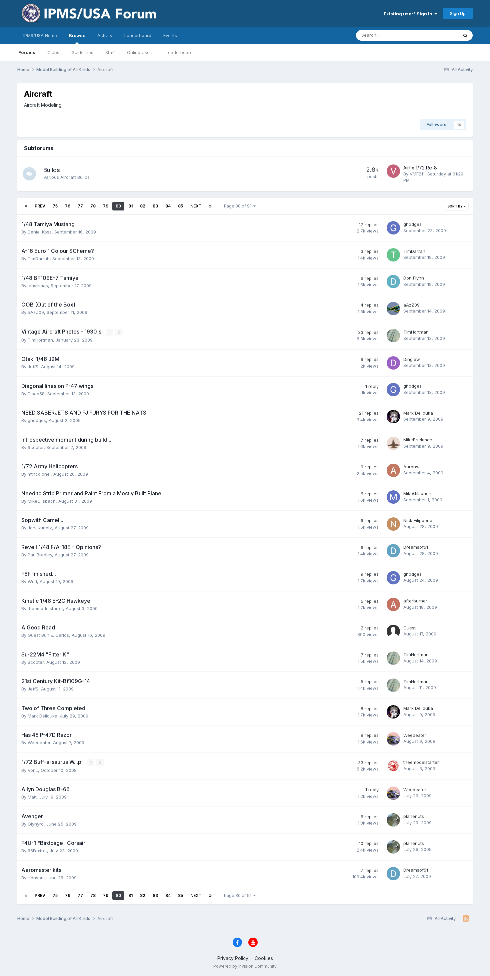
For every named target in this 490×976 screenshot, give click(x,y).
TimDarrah (39, 258)
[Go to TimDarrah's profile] (393, 255)
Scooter (36, 447)
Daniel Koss (40, 231)
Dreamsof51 (415, 547)
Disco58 (36, 393)
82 (142, 205)
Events (170, 35)
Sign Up (458, 13)
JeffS (33, 366)
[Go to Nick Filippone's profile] (393, 524)
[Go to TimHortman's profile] (393, 335)
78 (93, 205)
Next (196, 205)
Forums (26, 52)
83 (155, 205)
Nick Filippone (417, 520)
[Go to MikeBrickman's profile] (393, 443)
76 (67, 205)
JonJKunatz (40, 527)
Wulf (32, 581)
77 (80, 205)
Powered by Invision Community (245, 966)
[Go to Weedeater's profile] (393, 739)
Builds (51, 169)
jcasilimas (38, 285)
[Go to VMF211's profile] (393, 171)
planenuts (413, 816)
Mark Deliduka (418, 413)
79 (105, 205)
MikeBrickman (417, 439)
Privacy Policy (232, 958)
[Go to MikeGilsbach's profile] (393, 497)
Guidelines (82, 52)
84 (168, 205)
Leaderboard (179, 52)
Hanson (36, 877)
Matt (32, 797)
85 (180, 205)
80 (118, 205)
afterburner (415, 600)
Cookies (264, 958)
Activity (104, 35)
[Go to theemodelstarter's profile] (393, 766)
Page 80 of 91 (238, 205)
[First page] (26, 206)
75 (55, 205)
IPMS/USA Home (40, 35)
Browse (77, 35)
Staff (110, 52)
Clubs (53, 52)
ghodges (412, 224)
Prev (40, 205)
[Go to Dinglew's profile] (393, 363)
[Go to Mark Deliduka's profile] (393, 416)
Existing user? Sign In (409, 13)
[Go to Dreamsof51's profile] (393, 550)
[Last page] (210, 206)
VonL (33, 770)
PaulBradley (40, 554)
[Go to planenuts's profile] (393, 820)
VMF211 (417, 173)
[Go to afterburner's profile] (393, 604)
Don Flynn (413, 278)
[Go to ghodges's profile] (393, 227)
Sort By (455, 206)
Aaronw (411, 466)
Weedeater (39, 742)
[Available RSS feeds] (466, 918)
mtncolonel (39, 474)
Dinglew (411, 359)
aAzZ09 (36, 312)
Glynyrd (36, 824)
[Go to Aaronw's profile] (393, 470)
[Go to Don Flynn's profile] (393, 281)
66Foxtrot (37, 850)
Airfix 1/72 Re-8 (420, 167)
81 (130, 205)
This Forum (438, 35)
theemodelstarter (45, 608)
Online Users (140, 52)
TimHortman (40, 340)
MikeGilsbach (42, 501)
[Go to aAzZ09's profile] (393, 308)
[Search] (465, 35)
